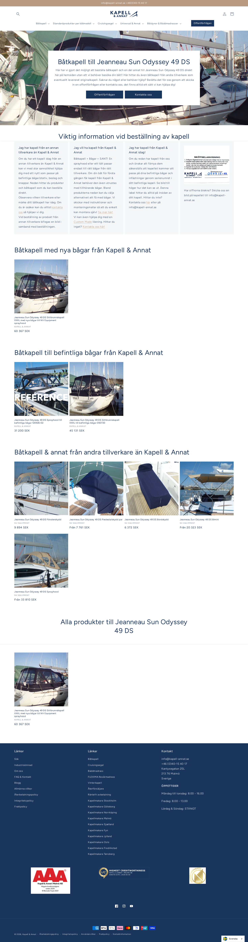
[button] (18, 14)
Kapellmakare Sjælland (101, 824)
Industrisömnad (23, 765)
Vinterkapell (95, 782)
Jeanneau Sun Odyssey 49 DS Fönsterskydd (37, 519)
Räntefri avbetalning (99, 794)
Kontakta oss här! (94, 226)
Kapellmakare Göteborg (101, 806)
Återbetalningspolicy (26, 794)
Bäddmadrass (95, 771)
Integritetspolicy (23, 800)
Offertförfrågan (104, 94)
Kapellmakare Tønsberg (101, 854)
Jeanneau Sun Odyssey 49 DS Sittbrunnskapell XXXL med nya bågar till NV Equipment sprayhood (39, 320)
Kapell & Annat (29, 934)
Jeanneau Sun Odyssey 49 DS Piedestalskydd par (96, 519)
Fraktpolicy (20, 806)
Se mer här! (105, 212)
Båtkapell (93, 759)
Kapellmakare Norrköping (102, 812)
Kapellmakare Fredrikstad (102, 848)
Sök (16, 759)
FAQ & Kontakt (22, 776)
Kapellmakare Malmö (100, 818)
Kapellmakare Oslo (98, 842)
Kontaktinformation (122, 934)
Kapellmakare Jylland (100, 836)
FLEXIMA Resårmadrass (101, 776)
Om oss (18, 771)
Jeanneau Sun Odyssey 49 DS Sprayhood (36, 591)
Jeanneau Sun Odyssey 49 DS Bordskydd (147, 519)
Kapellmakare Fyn (98, 830)
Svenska (233, 938)
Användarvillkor (88, 934)
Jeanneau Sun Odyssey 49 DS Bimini (199, 519)
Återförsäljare (96, 788)
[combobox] (233, 939)
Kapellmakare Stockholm (102, 800)
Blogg (17, 782)
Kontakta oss (143, 94)
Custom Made (83, 221)
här (148, 202)
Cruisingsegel (96, 765)
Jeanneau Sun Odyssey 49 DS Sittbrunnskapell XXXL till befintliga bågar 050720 (94, 421)
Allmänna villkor (23, 788)
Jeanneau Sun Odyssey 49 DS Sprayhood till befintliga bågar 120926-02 (38, 421)
